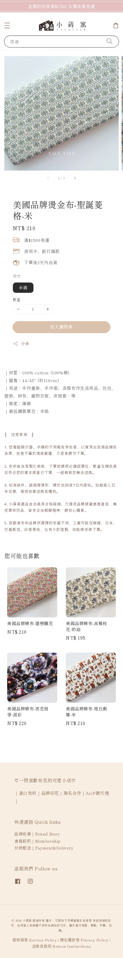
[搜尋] (109, 41)
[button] (7, 25)
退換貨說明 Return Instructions (61, 946)
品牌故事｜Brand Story (37, 834)
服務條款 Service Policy (35, 940)
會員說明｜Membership (37, 841)
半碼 (23, 288)
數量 (17, 299)
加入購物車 (61, 327)
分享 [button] (25, 343)
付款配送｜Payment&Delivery (44, 848)
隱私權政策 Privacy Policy (84, 940)
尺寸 (17, 276)
